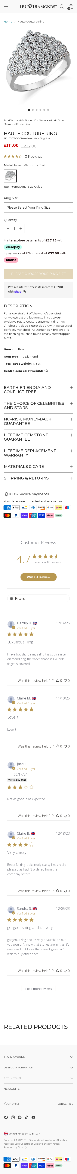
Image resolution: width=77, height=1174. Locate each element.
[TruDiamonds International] (38, 6)
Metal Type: (24, 165)
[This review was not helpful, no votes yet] (65, 680)
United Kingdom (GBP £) (23, 1133)
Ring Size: (11, 198)
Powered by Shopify (15, 1147)
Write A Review (38, 577)
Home (8, 21)
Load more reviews (38, 989)
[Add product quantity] (21, 228)
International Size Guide (26, 186)
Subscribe (65, 1103)
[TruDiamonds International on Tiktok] (27, 1118)
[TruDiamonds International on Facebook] (6, 1118)
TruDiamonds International (39, 1140)
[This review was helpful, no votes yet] (57, 680)
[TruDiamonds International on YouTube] (33, 1118)
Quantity (10, 220)
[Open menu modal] (6, 6)
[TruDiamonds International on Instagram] (13, 1118)
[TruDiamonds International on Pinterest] (20, 1118)
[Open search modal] (61, 6)
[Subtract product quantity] (8, 228)
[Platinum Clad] (10, 176)
